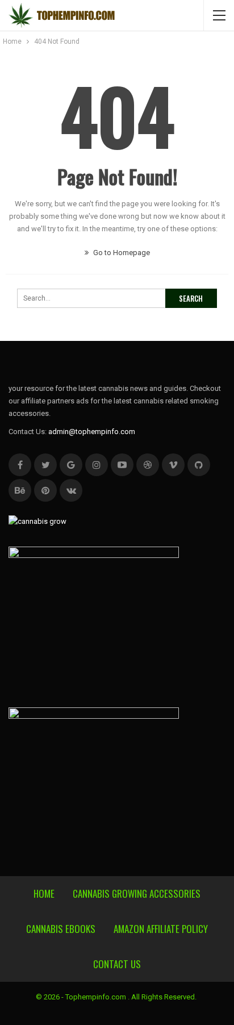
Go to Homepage (120, 252)
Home (44, 893)
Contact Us (117, 964)
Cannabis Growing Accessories (136, 893)
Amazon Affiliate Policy (161, 929)
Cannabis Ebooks (60, 929)
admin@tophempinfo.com (91, 431)
